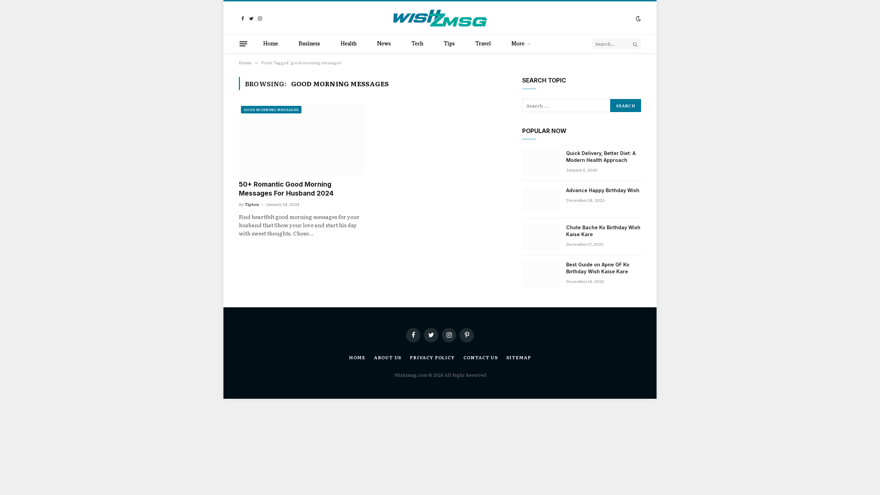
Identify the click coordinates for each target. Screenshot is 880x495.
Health (348, 43)
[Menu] (243, 43)
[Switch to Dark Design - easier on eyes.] (637, 18)
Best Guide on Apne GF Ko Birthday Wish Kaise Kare (597, 268)
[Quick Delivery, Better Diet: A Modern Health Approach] (541, 162)
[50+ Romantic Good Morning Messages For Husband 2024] (302, 139)
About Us (387, 357)
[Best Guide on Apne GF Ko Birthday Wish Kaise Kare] (541, 274)
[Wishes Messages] (440, 18)
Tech (417, 43)
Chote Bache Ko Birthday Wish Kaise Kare (603, 230)
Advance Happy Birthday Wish (602, 190)
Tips (449, 43)
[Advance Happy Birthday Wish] (541, 199)
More (518, 43)
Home (270, 43)
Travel (483, 43)
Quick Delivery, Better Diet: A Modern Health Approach (601, 156)
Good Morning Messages (271, 109)
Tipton (252, 204)
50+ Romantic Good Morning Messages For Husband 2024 (286, 188)
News (384, 43)
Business (309, 43)
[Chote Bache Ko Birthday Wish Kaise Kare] (541, 236)
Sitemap (518, 357)
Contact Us (480, 357)
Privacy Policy (432, 357)
